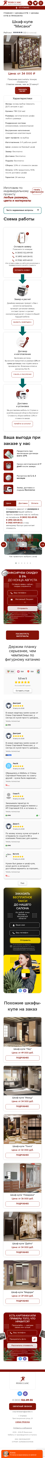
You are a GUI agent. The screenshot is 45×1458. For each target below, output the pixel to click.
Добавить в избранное (22, 1428)
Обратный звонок (22, 1406)
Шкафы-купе (21, 13)
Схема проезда (22, 1422)
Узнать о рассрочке (22, 374)
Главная (8, 13)
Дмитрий (17, 733)
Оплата (34, 503)
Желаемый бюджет (24, 599)
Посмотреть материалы (22, 635)
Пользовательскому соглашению (24, 949)
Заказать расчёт (22, 90)
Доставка (23, 503)
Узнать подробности (36, 191)
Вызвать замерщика (22, 322)
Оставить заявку (22, 270)
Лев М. (15, 763)
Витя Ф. (16, 854)
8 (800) (22, 1400)
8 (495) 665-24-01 (24, 257)
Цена (8, 503)
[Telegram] (20, 991)
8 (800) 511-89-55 (24, 253)
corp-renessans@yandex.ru (22, 1412)
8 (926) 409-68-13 (24, 260)
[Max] (25, 991)
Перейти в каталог (22, 424)
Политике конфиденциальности (23, 948)
